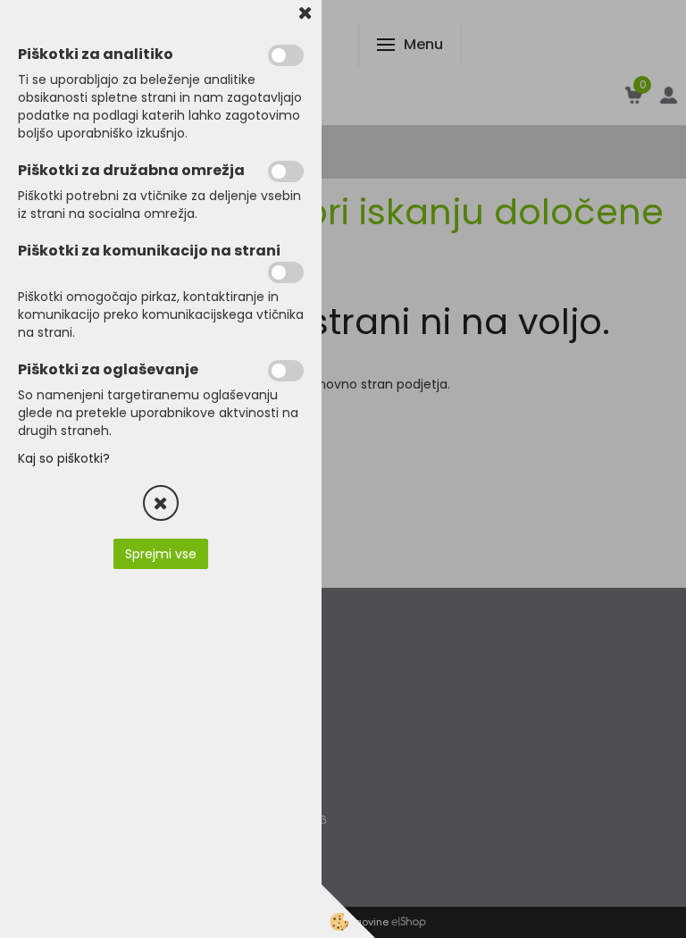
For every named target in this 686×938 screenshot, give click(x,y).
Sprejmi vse (161, 554)
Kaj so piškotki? (64, 458)
